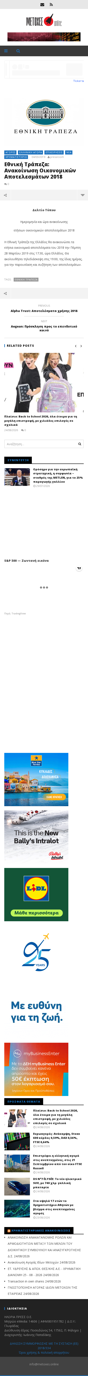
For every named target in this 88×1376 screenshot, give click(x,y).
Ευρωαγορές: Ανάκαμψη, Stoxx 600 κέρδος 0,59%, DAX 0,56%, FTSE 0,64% (56, 1138)
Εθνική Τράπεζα (26, 279)
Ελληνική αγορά (30, 152)
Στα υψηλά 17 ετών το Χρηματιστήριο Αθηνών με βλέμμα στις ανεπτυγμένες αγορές (54, 1207)
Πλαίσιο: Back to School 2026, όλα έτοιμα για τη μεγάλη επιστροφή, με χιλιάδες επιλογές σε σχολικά (40, 420)
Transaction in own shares (26, 1281)
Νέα (69, 152)
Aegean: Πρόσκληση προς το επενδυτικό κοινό (44, 326)
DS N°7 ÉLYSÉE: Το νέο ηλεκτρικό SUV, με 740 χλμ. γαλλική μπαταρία (57, 1183)
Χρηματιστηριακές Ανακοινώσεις (40, 1230)
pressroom (57, 157)
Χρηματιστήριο (16, 157)
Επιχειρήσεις (54, 152)
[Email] (42, 4)
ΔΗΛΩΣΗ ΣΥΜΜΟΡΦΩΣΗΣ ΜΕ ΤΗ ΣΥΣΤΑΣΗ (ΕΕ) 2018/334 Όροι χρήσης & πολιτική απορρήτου (44, 1347)
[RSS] (51, 4)
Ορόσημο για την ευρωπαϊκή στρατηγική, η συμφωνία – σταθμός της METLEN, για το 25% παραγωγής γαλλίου (58, 475)
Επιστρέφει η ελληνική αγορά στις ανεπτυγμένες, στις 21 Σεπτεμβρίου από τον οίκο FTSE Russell (57, 1162)
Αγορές (11, 152)
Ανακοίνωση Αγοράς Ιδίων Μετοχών (33, 1262)
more (82, 195)
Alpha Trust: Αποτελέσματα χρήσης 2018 (44, 309)
